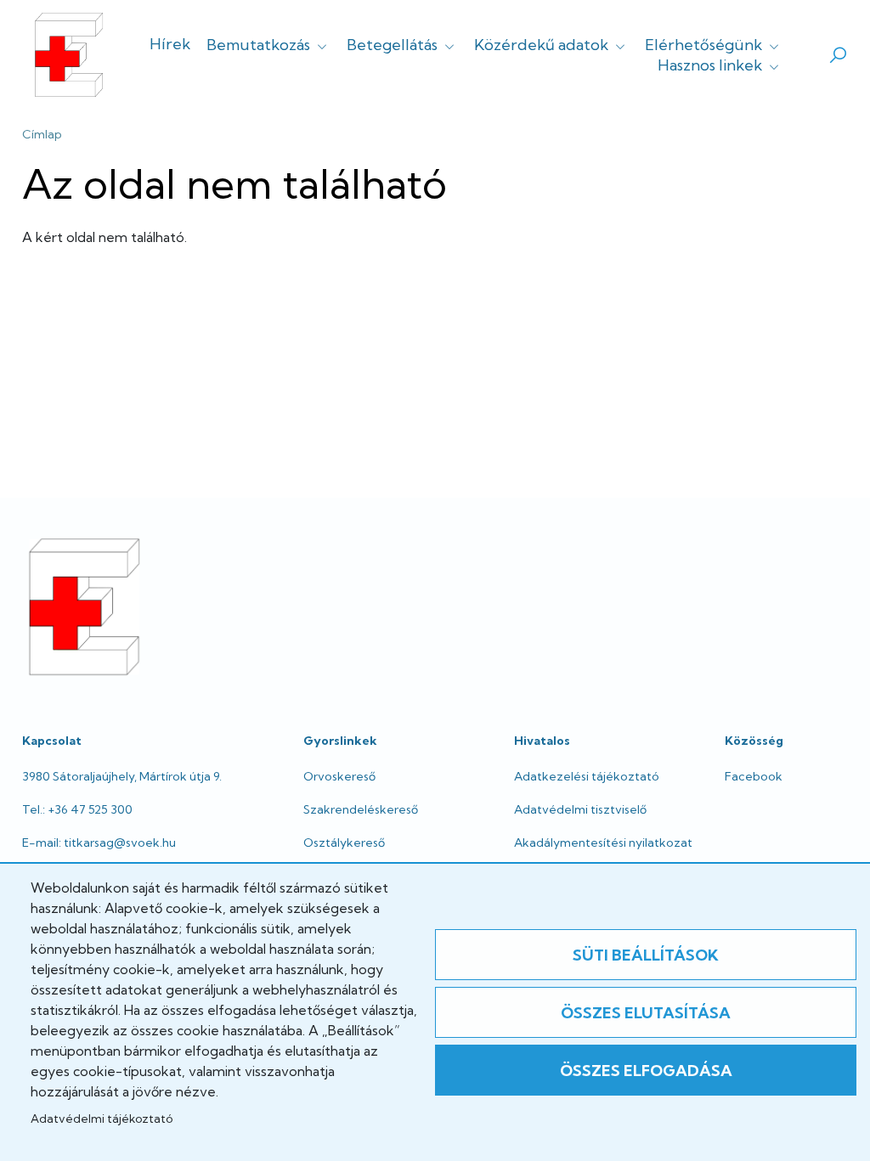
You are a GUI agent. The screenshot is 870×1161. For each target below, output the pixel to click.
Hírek (170, 44)
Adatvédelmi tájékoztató (101, 1118)
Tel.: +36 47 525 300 (77, 809)
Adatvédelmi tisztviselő (580, 809)
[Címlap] (69, 55)
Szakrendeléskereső (360, 809)
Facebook (753, 776)
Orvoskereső (339, 776)
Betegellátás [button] (394, 44)
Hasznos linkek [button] (711, 65)
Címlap (42, 134)
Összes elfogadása (646, 1070)
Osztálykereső (344, 842)
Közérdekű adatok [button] (543, 44)
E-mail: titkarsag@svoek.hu (99, 842)
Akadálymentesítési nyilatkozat (603, 842)
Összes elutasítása (646, 1013)
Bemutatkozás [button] (260, 44)
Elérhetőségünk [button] (705, 44)
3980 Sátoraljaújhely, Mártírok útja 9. (122, 776)
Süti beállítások (646, 955)
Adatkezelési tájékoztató (586, 776)
